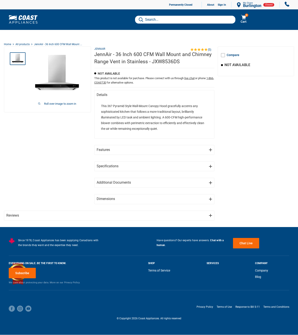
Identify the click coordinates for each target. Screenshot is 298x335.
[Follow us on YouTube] (28, 309)
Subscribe (22, 273)
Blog (258, 277)
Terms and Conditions (276, 306)
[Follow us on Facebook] (12, 309)
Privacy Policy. (72, 282)
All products (22, 44)
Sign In (222, 4)
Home (7, 44)
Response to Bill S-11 (247, 306)
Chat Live (246, 243)
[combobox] (185, 20)
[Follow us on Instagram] (20, 309)
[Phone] (287, 4)
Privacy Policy (205, 306)
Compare (233, 55)
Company (261, 270)
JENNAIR (99, 48)
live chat (189, 78)
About (210, 4)
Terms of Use (224, 306)
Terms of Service (159, 270)
